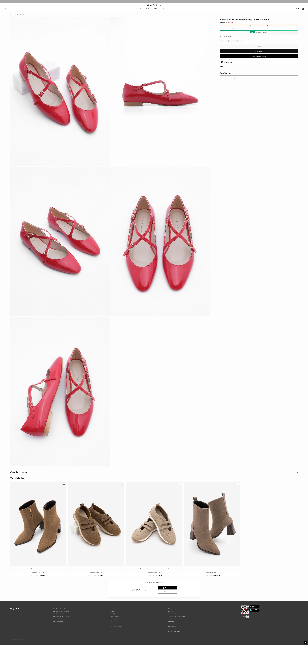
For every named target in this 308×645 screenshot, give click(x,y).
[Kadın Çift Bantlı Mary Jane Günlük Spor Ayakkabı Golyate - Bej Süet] (154, 524)
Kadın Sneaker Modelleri (59, 608)
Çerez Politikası (171, 621)
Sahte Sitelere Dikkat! (173, 624)
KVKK (169, 608)
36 (222, 40)
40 (240, 40)
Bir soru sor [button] (167, 592)
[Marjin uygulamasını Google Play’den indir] (254, 611)
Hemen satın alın (259, 51)
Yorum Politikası (172, 634)
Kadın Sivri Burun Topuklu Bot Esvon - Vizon (212, 568)
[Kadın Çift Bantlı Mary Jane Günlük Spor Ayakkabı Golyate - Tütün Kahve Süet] (96, 524)
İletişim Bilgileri (114, 624)
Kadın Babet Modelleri (58, 613)
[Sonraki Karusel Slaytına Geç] (296, 472)
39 (235, 40)
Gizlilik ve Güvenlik (172, 619)
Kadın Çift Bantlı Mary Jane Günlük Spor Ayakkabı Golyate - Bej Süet (154, 568)
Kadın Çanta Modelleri (58, 624)
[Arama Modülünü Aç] (4, 8)
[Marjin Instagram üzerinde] (14, 609)
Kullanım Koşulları (172, 629)
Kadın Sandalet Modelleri (59, 619)
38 (231, 40)
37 (226, 40)
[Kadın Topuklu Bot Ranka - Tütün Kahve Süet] (38, 524)
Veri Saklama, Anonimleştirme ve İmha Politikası (179, 613)
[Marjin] (154, 5)
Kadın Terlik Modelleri (58, 621)
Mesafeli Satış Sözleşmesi (174, 631)
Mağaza (113, 611)
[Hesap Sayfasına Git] (296, 8)
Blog (112, 621)
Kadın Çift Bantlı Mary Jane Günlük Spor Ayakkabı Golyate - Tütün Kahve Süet (96, 568)
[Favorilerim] (299, 8)
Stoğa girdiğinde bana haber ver (259, 56)
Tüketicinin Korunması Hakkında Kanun (177, 616)
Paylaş (224, 66)
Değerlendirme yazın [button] (168, 588)
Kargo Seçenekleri (115, 619)
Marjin (18, 638)
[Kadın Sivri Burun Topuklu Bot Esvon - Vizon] (212, 524)
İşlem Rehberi (114, 608)
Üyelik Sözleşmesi (172, 626)
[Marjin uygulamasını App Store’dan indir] (254, 607)
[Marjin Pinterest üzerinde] (16, 609)
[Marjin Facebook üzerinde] (11, 609)
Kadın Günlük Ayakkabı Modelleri (61, 611)
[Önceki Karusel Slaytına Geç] (292, 472)
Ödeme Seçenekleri (115, 616)
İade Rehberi (114, 613)
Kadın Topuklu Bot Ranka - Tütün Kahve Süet (38, 568)
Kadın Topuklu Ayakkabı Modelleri (61, 616)
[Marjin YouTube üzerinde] (19, 609)
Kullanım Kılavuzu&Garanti (117, 626)
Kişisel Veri (170, 611)
